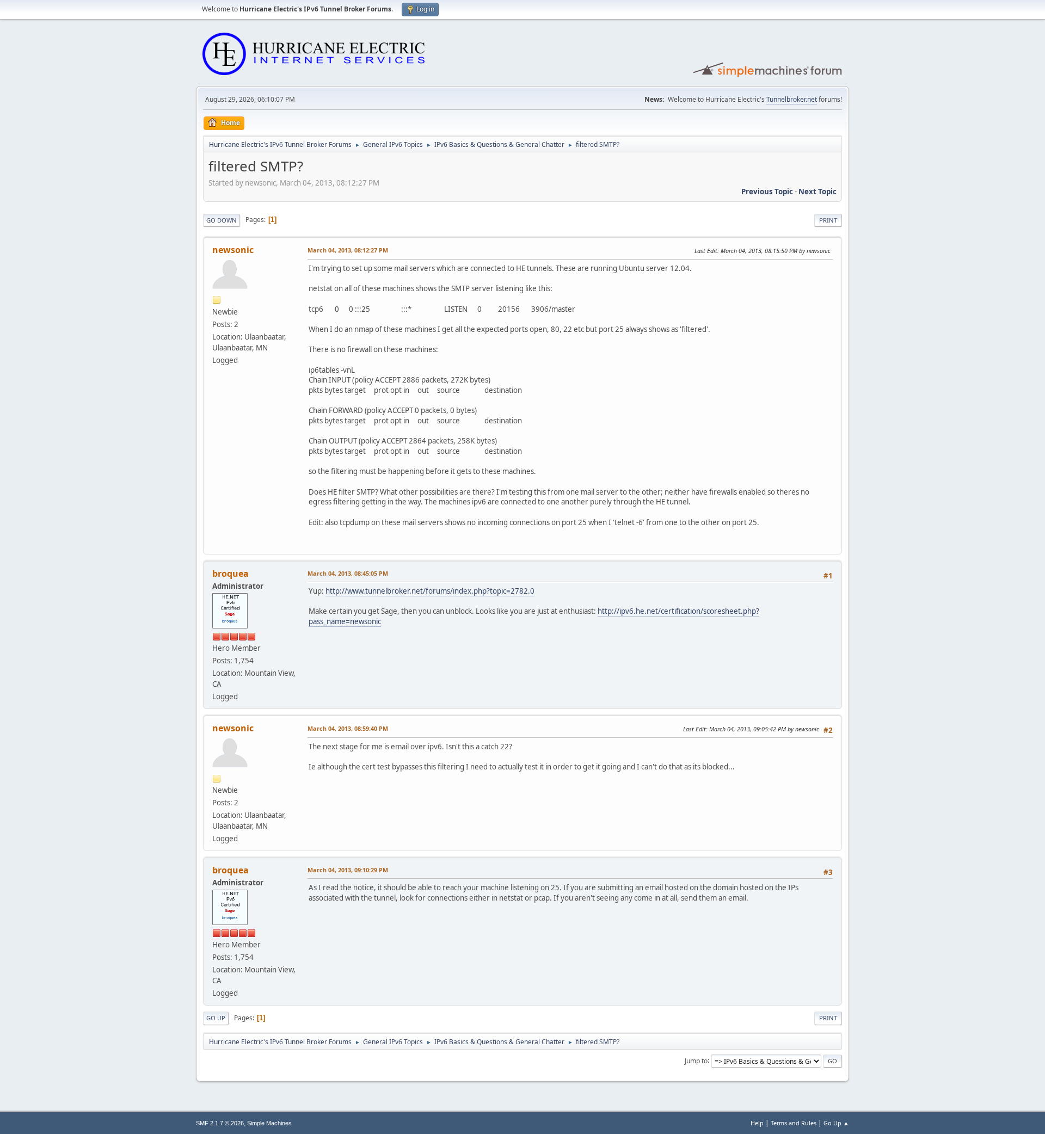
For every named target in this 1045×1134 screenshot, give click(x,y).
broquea (230, 574)
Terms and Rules (793, 1123)
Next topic (817, 191)
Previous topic (767, 191)
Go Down (221, 220)
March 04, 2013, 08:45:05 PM (348, 573)
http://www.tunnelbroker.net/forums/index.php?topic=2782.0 (429, 591)
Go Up (215, 1018)
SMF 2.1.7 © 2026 (220, 1123)
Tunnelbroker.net (791, 99)
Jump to (696, 1060)
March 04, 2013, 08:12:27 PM (348, 250)
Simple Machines (269, 1123)
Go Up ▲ (836, 1123)
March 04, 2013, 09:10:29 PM (348, 870)
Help (757, 1123)
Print (828, 220)
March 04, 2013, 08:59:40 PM (348, 728)
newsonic (233, 250)
